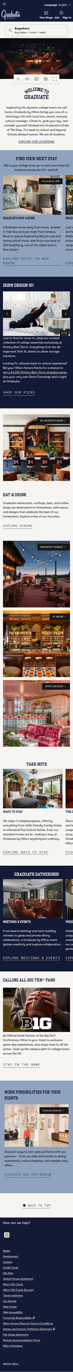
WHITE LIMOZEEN (54, 686)
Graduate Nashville (52, 1110)
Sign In (67, 17)
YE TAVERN (58, 616)
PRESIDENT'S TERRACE (51, 547)
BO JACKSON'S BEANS (51, 420)
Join (57, 17)
